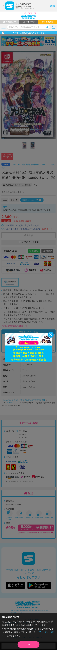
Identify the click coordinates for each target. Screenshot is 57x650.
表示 (52, 5)
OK (28, 644)
